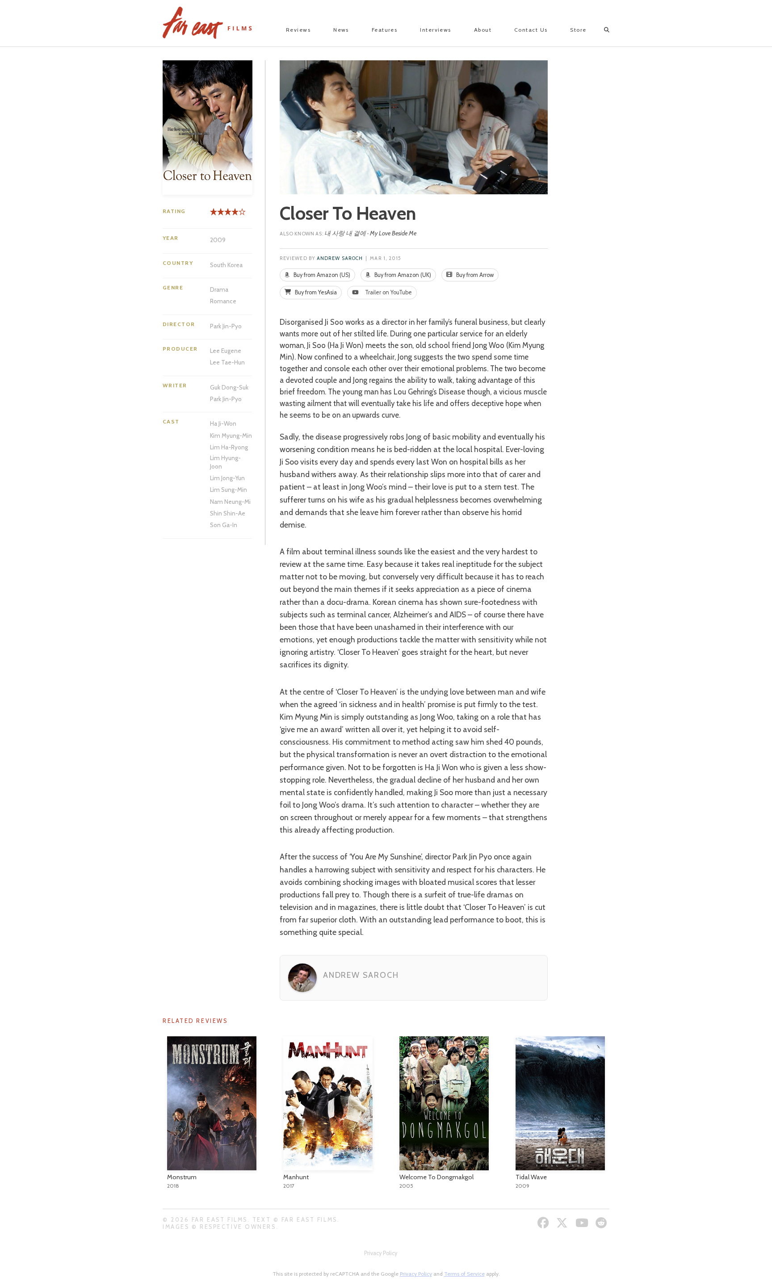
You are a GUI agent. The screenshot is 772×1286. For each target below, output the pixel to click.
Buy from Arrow (474, 275)
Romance (223, 301)
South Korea (226, 264)
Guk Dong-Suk (229, 387)
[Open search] (598, 30)
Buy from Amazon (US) (321, 275)
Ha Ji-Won (223, 423)
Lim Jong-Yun (227, 478)
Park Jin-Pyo (226, 326)
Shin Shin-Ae (227, 513)
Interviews (435, 29)
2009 (218, 239)
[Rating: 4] (224, 215)
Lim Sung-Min (228, 489)
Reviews (298, 29)
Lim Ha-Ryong (229, 447)
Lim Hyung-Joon (225, 461)
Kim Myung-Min (231, 435)
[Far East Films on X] (563, 1223)
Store (578, 29)
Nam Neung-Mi (230, 501)
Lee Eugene (225, 350)
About (482, 29)
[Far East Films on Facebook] (544, 1223)
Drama (219, 289)
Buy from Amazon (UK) (402, 275)
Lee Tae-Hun (227, 362)
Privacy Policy (380, 1253)
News (341, 29)
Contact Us (530, 29)
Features (385, 29)
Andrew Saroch (340, 258)
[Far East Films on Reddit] (602, 1223)
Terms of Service (464, 1273)
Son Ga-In (223, 524)
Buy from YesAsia (315, 292)
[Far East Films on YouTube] (583, 1223)
